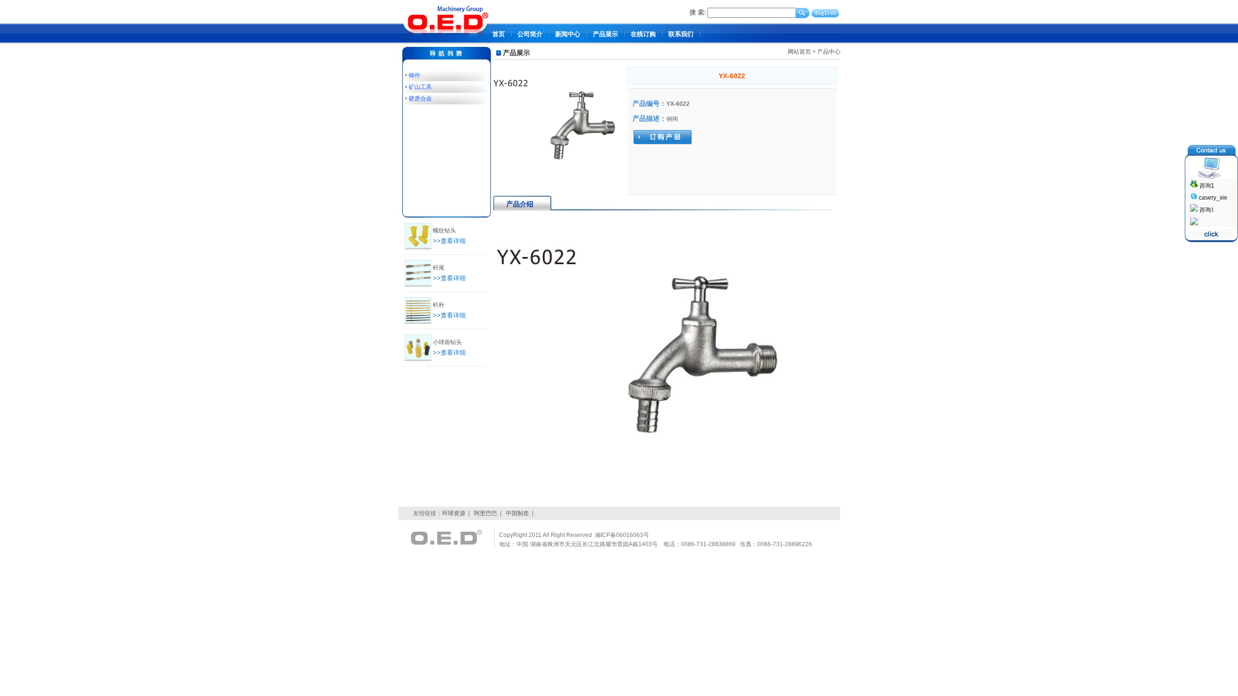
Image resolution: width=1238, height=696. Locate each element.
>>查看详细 (449, 241)
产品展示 (605, 34)
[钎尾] (418, 284)
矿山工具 (420, 87)
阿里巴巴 (485, 513)
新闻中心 (567, 34)
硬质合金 (420, 98)
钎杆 (438, 305)
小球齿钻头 (447, 342)
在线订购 (643, 34)
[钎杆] (418, 322)
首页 (498, 34)
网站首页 (799, 51)
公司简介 (530, 34)
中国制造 (517, 513)
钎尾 (438, 267)
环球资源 (453, 513)
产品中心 (828, 51)
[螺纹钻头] (418, 247)
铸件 (414, 75)
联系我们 (680, 34)
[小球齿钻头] (418, 359)
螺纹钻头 (444, 230)
